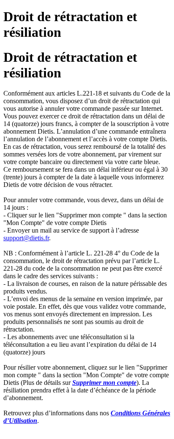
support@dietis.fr (26, 237)
